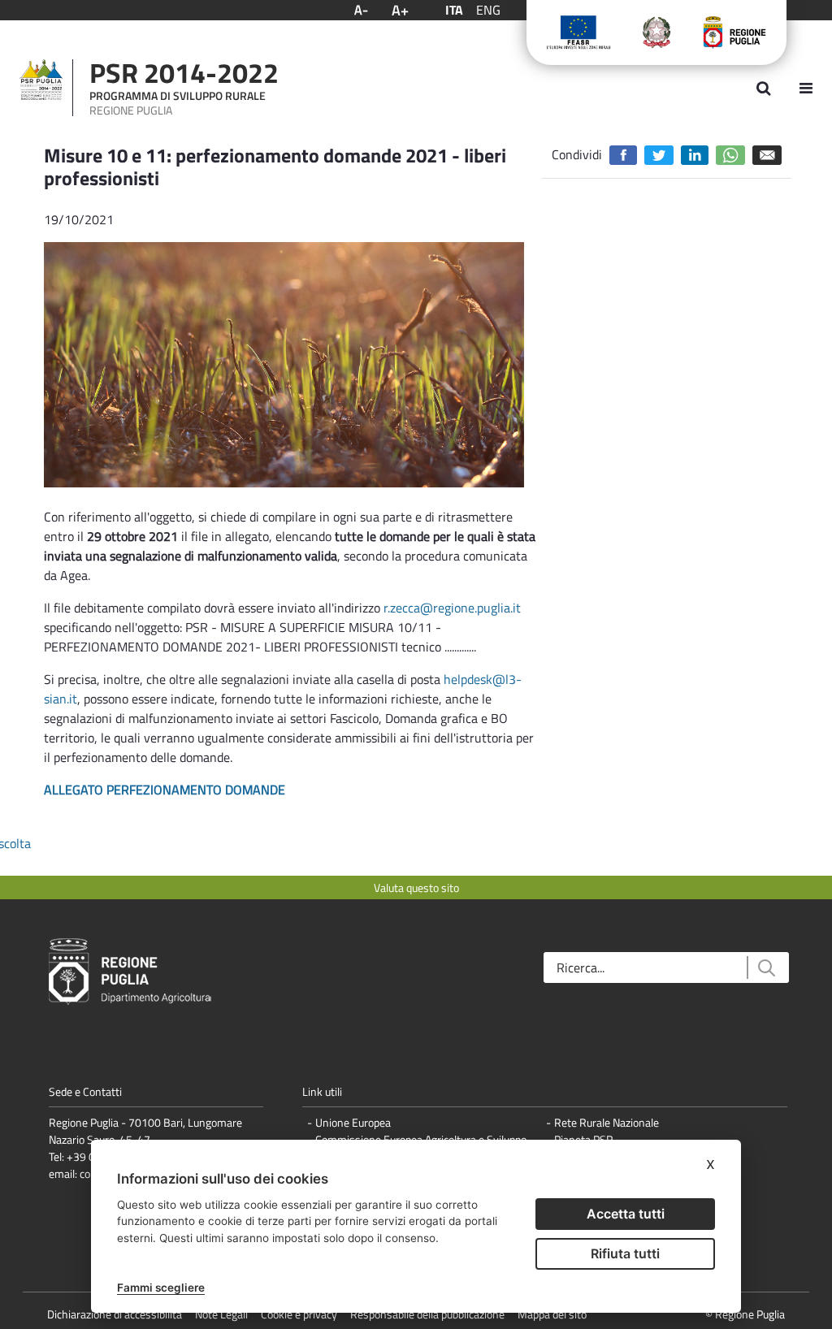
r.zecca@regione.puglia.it (452, 607)
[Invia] (766, 968)
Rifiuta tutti (625, 1253)
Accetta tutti (626, 1214)
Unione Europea (353, 1122)
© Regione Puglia (745, 1314)
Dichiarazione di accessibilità (114, 1314)
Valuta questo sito (416, 887)
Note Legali (221, 1314)
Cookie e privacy (299, 1314)
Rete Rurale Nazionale (606, 1122)
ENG (488, 9)
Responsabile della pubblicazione (427, 1314)
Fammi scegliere (161, 1287)
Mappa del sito (552, 1314)
